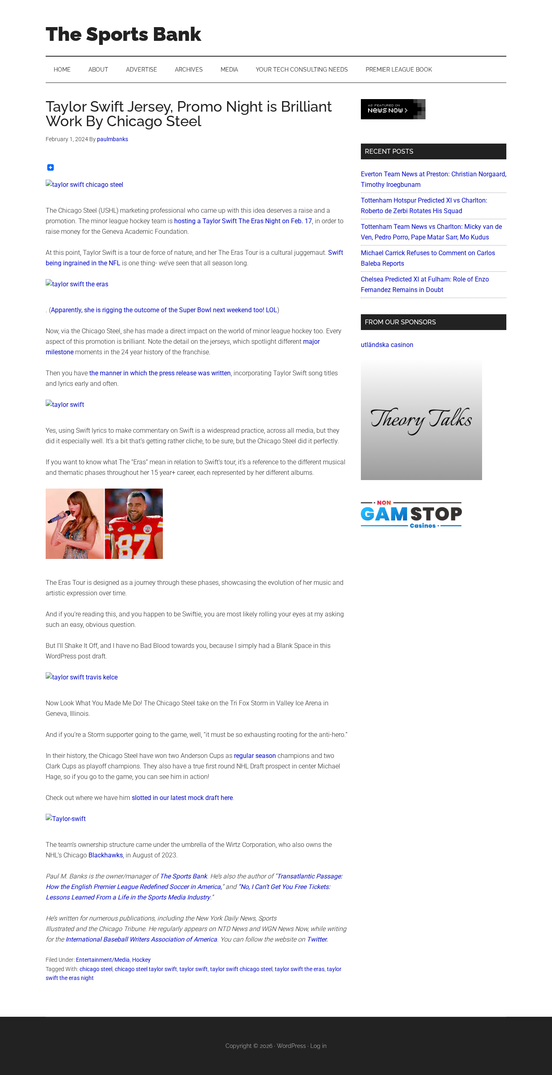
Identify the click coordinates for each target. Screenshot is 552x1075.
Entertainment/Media (103, 959)
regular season (255, 756)
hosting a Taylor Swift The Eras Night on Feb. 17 (243, 221)
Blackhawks (105, 855)
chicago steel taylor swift (146, 969)
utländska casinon (387, 345)
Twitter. (317, 939)
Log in (318, 1046)
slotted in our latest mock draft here (182, 798)
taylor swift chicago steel (241, 969)
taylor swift (193, 969)
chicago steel (96, 969)
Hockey (141, 959)
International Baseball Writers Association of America (141, 939)
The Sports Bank (123, 34)
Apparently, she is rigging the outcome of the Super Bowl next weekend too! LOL (164, 310)
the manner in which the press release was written (160, 373)
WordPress (291, 1046)
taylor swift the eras (299, 969)
